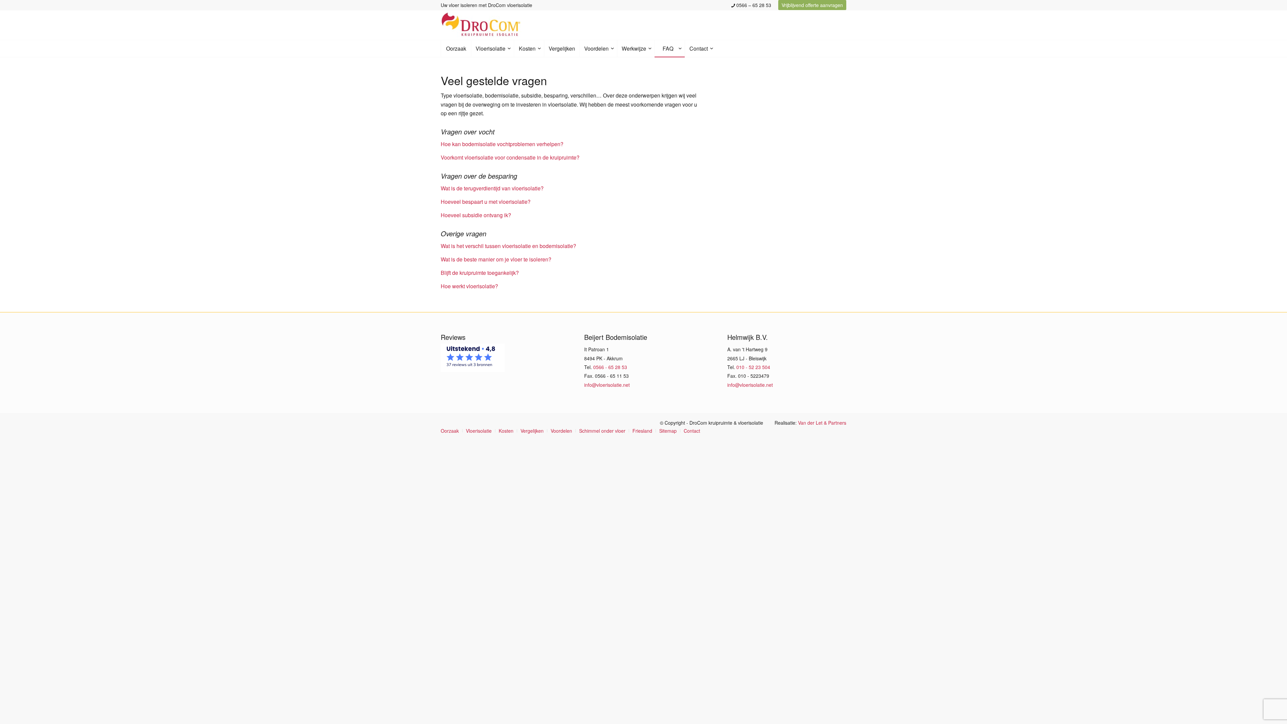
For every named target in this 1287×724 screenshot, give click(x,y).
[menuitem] (751, 5)
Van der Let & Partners (822, 422)
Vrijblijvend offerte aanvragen (812, 5)
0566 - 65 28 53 (610, 367)
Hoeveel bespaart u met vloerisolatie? (486, 201)
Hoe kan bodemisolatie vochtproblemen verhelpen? (502, 144)
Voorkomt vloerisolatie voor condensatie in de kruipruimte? (510, 157)
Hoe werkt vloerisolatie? (469, 286)
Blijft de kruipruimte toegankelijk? (480, 273)
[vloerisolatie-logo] (481, 25)
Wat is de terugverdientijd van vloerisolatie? (492, 188)
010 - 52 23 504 (753, 367)
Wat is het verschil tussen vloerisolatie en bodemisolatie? (508, 246)
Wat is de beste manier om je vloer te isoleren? (496, 259)
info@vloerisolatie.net (607, 384)
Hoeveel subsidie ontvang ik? (476, 215)
